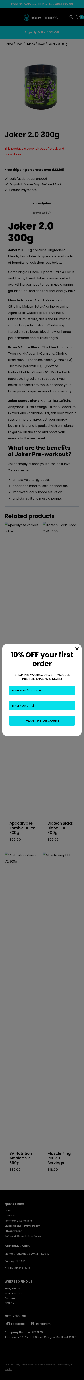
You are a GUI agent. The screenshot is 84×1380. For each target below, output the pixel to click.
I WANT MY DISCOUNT (42, 720)
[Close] (77, 649)
